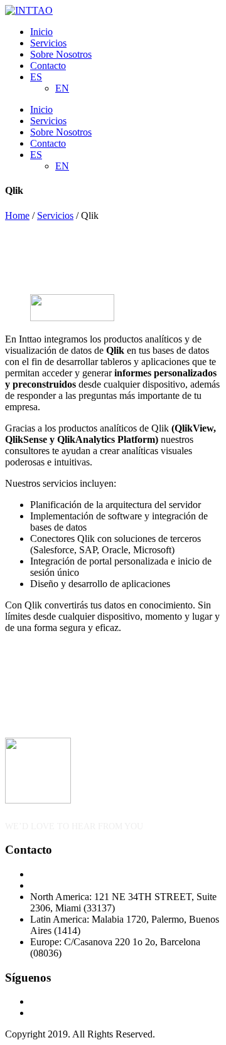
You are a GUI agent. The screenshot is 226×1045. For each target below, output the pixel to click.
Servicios (48, 43)
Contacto (48, 65)
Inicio (41, 31)
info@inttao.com (63, 885)
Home (17, 215)
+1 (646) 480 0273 (67, 874)
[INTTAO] (29, 10)
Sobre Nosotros (61, 54)
